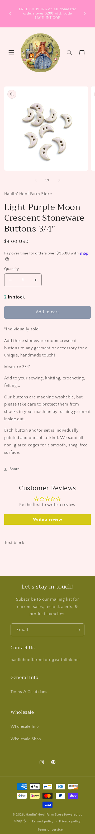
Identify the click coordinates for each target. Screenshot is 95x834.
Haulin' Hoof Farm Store (44, 814)
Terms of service (50, 829)
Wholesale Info (25, 727)
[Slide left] (35, 180)
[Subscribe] (78, 629)
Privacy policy (70, 821)
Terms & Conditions (29, 692)
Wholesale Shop (26, 739)
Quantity (11, 269)
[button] (11, 53)
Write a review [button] (47, 519)
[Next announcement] (85, 13)
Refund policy (43, 821)
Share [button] (15, 469)
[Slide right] (59, 180)
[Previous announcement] (10, 13)
